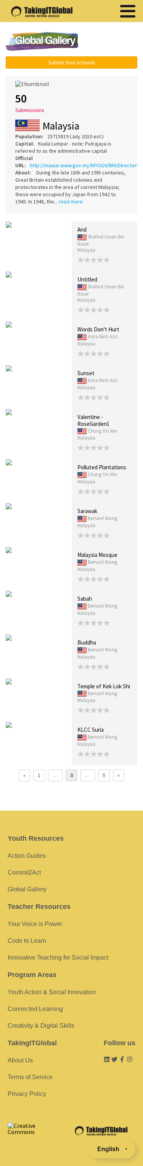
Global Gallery (42, 41)
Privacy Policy (27, 1094)
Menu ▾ (112, 42)
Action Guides (27, 856)
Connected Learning (35, 1009)
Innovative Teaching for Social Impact (58, 957)
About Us (20, 1060)
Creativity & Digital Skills (41, 1025)
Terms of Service (30, 1077)
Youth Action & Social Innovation (52, 992)
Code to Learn (27, 940)
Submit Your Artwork (71, 62)
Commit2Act (24, 872)
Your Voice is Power (35, 924)
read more (71, 201)
